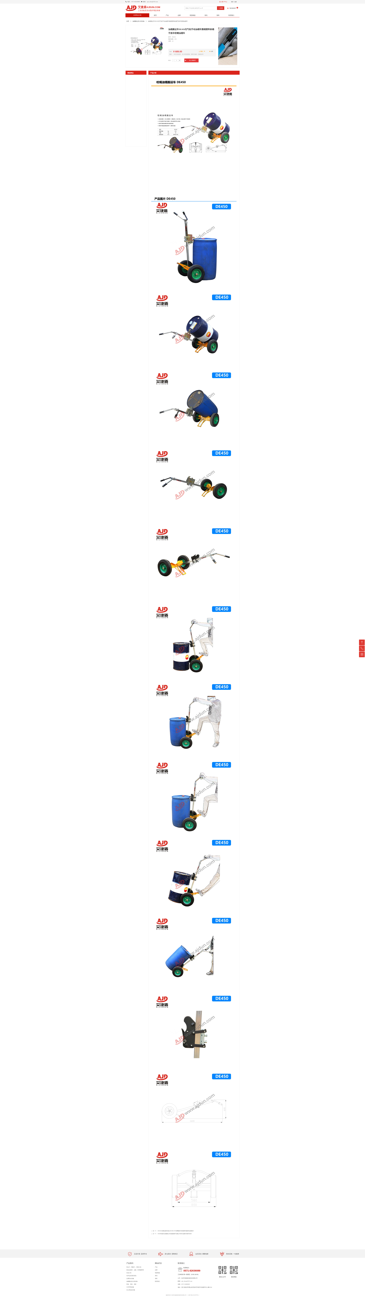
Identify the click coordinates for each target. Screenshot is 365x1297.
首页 (127, 21)
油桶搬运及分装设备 (138, 21)
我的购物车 (232, 8)
